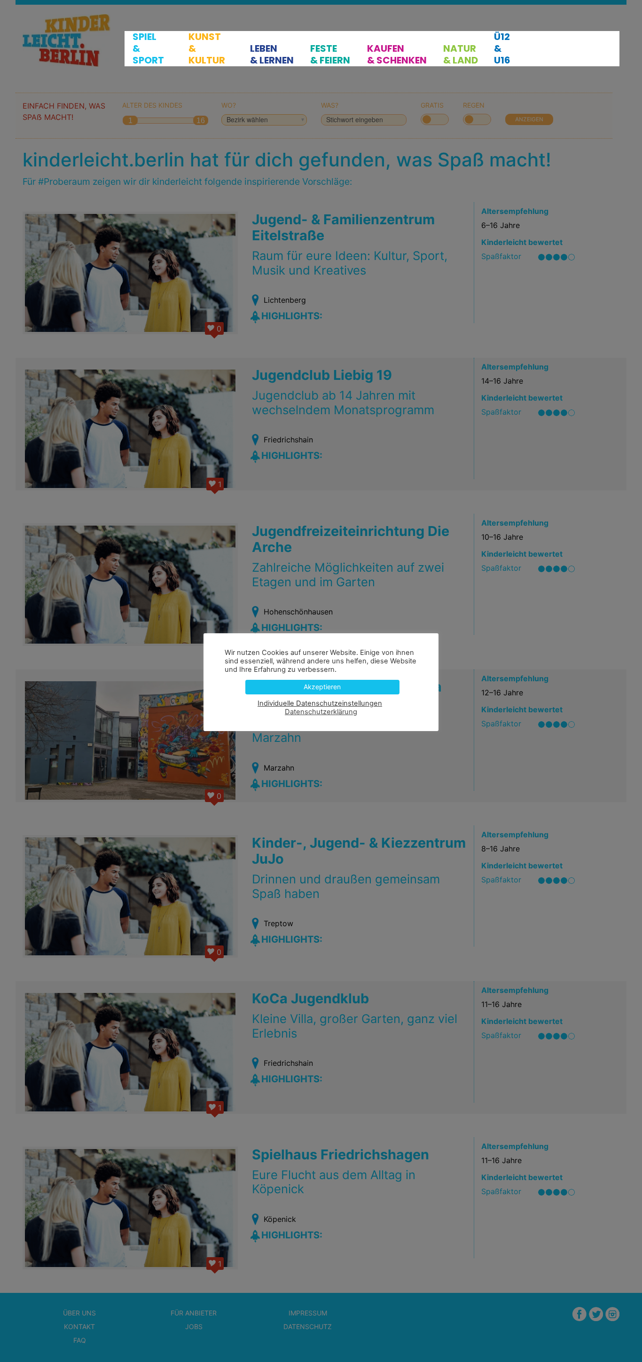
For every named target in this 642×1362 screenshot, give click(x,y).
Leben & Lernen (272, 54)
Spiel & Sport (148, 48)
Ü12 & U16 (502, 48)
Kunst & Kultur (206, 48)
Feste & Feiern (330, 54)
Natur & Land (460, 54)
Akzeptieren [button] (322, 687)
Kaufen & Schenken (397, 54)
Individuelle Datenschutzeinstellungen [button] (320, 703)
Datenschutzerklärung (321, 712)
